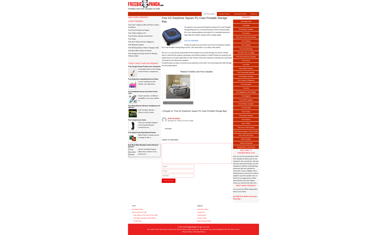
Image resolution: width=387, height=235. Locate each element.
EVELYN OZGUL (174, 118)
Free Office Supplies (246, 100)
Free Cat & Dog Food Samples (246, 37)
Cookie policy (201, 215)
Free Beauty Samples (246, 29)
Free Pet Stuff (246, 108)
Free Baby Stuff (246, 21)
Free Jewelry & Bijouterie (246, 80)
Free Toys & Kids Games (246, 127)
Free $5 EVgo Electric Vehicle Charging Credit (143, 48)
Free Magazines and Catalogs (246, 92)
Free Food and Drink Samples (246, 57)
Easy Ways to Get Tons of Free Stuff (145, 215)
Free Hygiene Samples (246, 76)
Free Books (246, 33)
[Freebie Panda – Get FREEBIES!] (145, 4)
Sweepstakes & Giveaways (246, 147)
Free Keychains (246, 84)
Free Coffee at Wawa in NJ (137, 33)
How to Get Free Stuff (139, 212)
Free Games (246, 60)
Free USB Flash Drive (246, 135)
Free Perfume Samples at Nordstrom (140, 36)
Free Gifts (246, 64)
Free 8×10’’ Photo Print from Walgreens (141, 42)
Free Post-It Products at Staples (138, 30)
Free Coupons (246, 45)
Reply (191, 120)
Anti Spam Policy (137, 209)
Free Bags (246, 25)
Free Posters (246, 112)
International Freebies (240, 14)
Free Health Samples (246, 68)
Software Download (246, 143)
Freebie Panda (191, 227)
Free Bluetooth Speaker (136, 45)
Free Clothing (246, 41)
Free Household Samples (246, 72)
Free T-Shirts (246, 123)
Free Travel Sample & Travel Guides (246, 131)
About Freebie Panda (204, 221)
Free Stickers (246, 119)
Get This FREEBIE (191, 41)
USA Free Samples (209, 14)
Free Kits (246, 88)
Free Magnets (246, 96)
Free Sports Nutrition (246, 115)
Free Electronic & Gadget (246, 53)
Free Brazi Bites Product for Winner (140, 50)
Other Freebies (246, 139)
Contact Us (253, 14)
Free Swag (131, 39)
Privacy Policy (202, 218)
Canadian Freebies (224, 14)
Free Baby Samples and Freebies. (144, 218)
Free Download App (246, 49)
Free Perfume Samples (246, 104)
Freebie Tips (137, 221)
